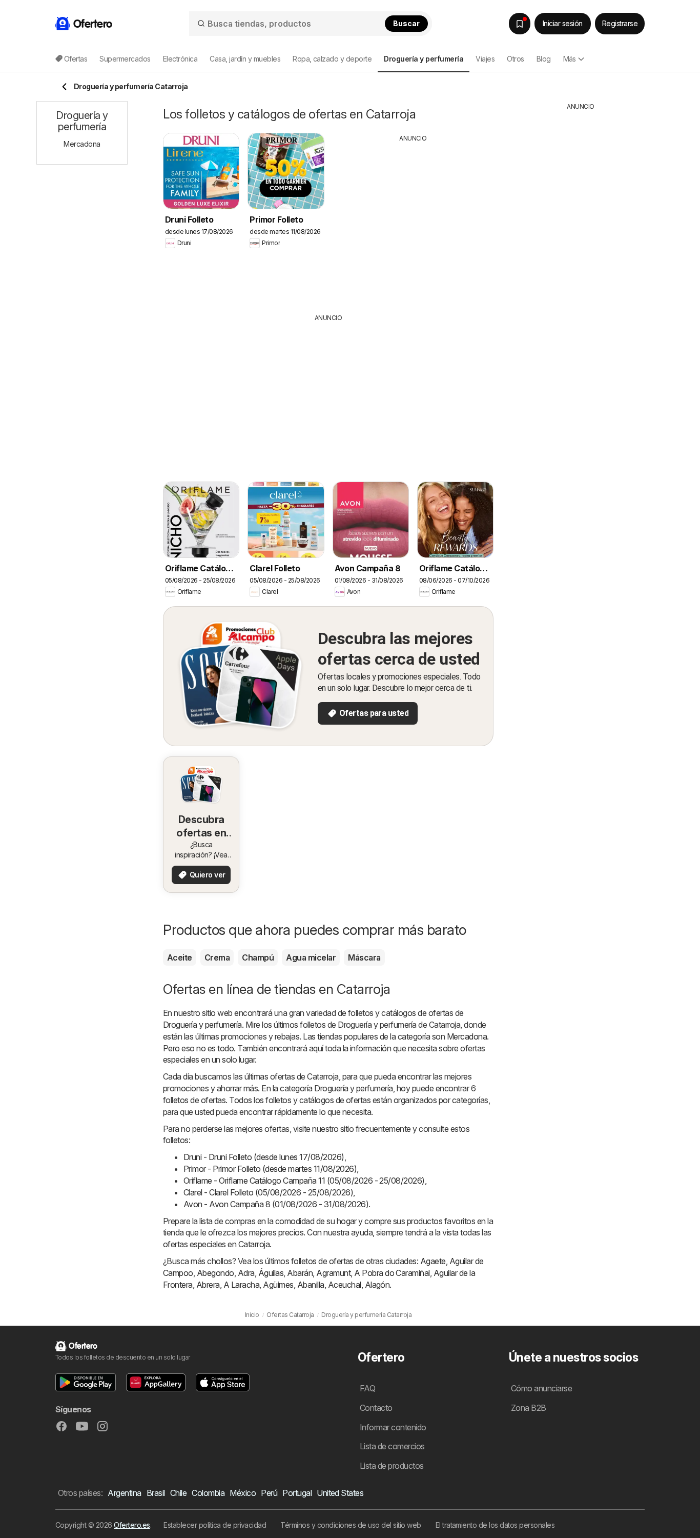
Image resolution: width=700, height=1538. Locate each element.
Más (569, 58)
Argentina (124, 1493)
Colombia (208, 1493)
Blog (544, 58)
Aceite (179, 957)
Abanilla (310, 1285)
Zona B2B (528, 1408)
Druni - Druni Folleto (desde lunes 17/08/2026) (263, 1157)
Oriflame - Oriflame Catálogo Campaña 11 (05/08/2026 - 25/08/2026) (304, 1180)
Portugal (297, 1493)
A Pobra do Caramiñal (392, 1273)
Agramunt (333, 1273)
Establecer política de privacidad (214, 1525)
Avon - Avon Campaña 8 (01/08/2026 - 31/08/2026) (275, 1204)
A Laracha (241, 1285)
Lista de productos (392, 1466)
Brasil (156, 1493)
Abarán (300, 1273)
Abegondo (215, 1273)
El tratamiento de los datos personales (495, 1525)
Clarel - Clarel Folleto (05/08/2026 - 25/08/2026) (268, 1192)
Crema (217, 957)
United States (340, 1493)
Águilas (270, 1273)
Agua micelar (311, 957)
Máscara (364, 957)
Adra (246, 1273)
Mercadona (467, 1036)
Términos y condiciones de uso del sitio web (350, 1525)
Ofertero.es (132, 1525)
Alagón (377, 1285)
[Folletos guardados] (519, 23)
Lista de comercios (392, 1446)
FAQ (367, 1388)
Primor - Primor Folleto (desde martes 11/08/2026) (270, 1169)
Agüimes (278, 1285)
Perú (269, 1493)
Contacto (376, 1408)
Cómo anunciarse (541, 1388)
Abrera (208, 1285)
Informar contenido (393, 1427)
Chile (178, 1493)
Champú (258, 957)
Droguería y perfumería (202, 1025)
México (243, 1493)
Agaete (433, 1261)
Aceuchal (344, 1285)
